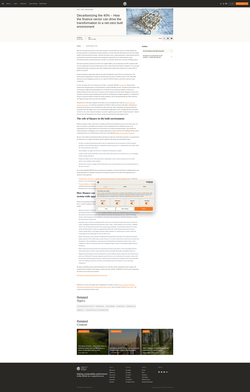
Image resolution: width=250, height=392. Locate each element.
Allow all (144, 208)
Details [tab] (125, 186)
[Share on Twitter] (164, 38)
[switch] (118, 203)
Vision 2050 (123, 85)
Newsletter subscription (147, 381)
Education (111, 381)
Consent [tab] (105, 186)
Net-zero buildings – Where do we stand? (90, 184)
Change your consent (156, 387)
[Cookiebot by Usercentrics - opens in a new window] (147, 182)
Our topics (128, 377)
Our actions (128, 374)
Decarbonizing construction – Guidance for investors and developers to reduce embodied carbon (104, 178)
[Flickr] (167, 372)
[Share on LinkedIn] (167, 38)
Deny (106, 208)
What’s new (23, 3)
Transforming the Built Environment (85, 306)
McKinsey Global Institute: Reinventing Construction (93, 275)
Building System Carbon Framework (124, 133)
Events (143, 370)
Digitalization (80, 310)
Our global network (130, 381)
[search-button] (221, 3)
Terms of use (170, 387)
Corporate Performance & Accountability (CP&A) (97, 310)
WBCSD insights (89, 9)
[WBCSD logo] (125, 3)
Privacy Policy (130, 287)
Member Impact (42, 3)
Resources (144, 374)
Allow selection (125, 208)
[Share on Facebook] (171, 38)
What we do (112, 372)
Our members (129, 379)
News (82, 9)
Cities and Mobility (110, 306)
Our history (128, 372)
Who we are (112, 370)
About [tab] (144, 186)
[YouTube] (164, 372)
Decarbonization (120, 306)
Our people (128, 370)
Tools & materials (33, 3)
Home (78, 9)
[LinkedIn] (159, 372)
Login (231, 3)
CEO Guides (145, 377)
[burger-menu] (3, 4)
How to (15, 3)
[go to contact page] (226, 3)
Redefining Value (100, 306)
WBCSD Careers (146, 379)
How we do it (112, 374)
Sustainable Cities (131, 306)
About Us (8, 3)
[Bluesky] (161, 372)
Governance (112, 379)
